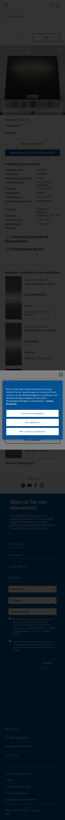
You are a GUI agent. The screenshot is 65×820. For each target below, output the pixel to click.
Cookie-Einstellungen (32, 413)
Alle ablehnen (32, 422)
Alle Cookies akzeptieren (33, 431)
